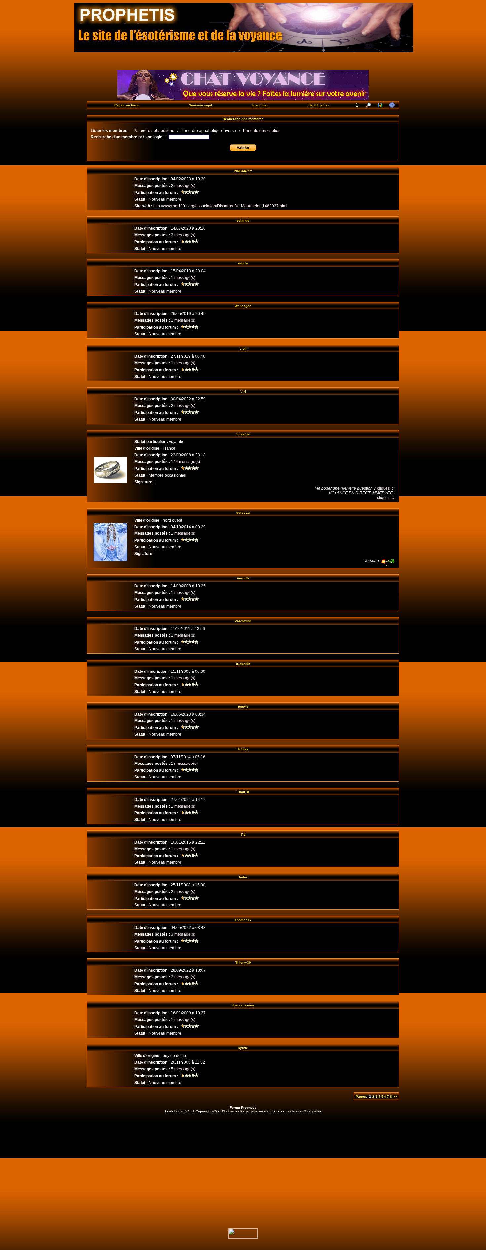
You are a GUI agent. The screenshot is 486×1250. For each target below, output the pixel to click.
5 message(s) (183, 1069)
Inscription (260, 105)
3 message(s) (183, 934)
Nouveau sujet (200, 105)
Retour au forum (127, 105)
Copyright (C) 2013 (210, 1111)
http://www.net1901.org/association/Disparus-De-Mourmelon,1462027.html (220, 206)
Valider (243, 147)
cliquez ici (386, 488)
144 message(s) (185, 461)
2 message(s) (183, 185)
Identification (318, 105)
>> (395, 1096)
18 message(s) (184, 763)
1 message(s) (183, 277)
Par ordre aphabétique (154, 130)
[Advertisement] (243, 1165)
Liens (232, 1111)
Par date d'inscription (262, 130)
